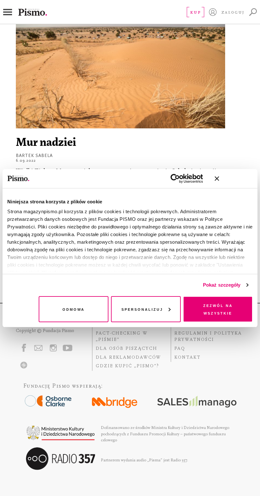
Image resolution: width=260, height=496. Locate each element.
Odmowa (73, 309)
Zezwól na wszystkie (218, 309)
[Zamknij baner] (234, 178)
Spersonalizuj (142, 309)
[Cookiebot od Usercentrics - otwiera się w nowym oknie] (175, 178)
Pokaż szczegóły (222, 285)
